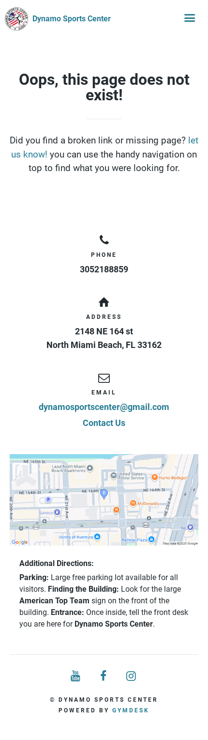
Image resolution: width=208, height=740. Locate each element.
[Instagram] (132, 676)
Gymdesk (130, 710)
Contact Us (104, 423)
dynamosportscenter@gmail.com (104, 407)
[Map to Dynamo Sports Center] (104, 500)
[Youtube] (76, 676)
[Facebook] (104, 676)
